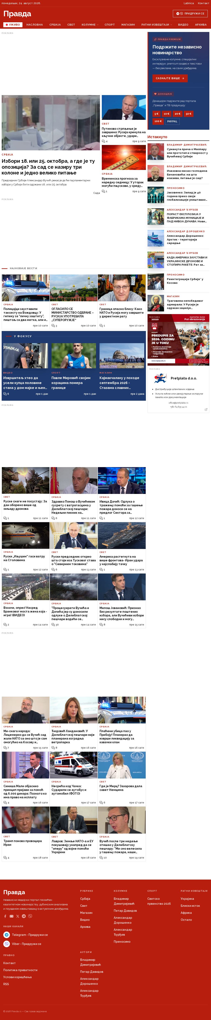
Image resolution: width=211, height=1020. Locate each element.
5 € (156, 113)
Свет (71, 24)
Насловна (35, 24)
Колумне (89, 24)
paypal (172, 121)
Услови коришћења (17, 977)
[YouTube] (11, 916)
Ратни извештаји (155, 24)
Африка (186, 912)
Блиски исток (190, 905)
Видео (183, 24)
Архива (201, 24)
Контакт (203, 3)
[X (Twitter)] (17, 916)
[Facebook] (5, 916)
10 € (166, 113)
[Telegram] (24, 916)
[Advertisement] (74, 64)
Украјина (187, 898)
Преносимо (122, 941)
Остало (186, 919)
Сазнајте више (168, 78)
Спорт (110, 24)
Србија (55, 24)
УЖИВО (14, 24)
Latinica (189, 3)
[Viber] (30, 916)
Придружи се (194, 13)
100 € (158, 121)
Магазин (128, 24)
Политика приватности (20, 970)
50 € (188, 113)
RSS (6, 984)
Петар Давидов (125, 910)
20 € (178, 113)
